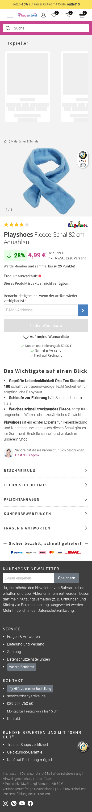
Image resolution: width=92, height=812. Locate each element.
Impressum (11, 774)
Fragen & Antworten (23, 636)
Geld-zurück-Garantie (24, 752)
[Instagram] (7, 803)
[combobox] (46, 28)
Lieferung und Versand (25, 644)
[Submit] (8, 28)
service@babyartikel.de (26, 696)
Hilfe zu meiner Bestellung (32, 689)
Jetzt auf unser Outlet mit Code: (46, 4)
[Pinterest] (15, 803)
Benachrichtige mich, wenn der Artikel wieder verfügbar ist (40, 298)
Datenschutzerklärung (56, 610)
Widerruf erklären (21, 667)
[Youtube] (23, 803)
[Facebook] (31, 803)
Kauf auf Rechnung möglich (30, 760)
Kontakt (13, 718)
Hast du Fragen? (27, 455)
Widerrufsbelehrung (67, 774)
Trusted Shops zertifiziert (27, 744)
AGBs (46, 774)
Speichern (66, 578)
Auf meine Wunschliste (49, 336)
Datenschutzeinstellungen (28, 659)
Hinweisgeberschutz (18, 779)
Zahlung (14, 652)
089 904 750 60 (20, 703)
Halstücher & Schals (24, 141)
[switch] (83, 165)
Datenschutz (30, 774)
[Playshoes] (77, 224)
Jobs (38, 779)
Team (48, 779)
